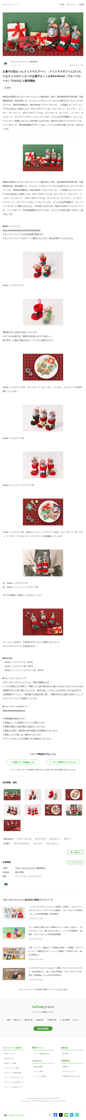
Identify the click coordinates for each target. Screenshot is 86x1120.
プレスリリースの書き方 (12, 1068)
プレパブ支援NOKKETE (42, 1053)
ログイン (72, 4)
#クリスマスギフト (22, 844)
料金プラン (17, 1020)
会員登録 (81, 4)
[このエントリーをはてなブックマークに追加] (71, 1116)
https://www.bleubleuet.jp (14, 710)
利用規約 (65, 1067)
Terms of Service (59, 1100)
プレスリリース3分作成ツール (14, 1082)
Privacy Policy (49, 1100)
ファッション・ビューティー (28, 876)
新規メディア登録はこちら (24, 762)
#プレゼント (55, 839)
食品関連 (8, 88)
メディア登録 (38, 1071)
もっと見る (63, 989)
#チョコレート (52, 844)
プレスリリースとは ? (16, 1115)
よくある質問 (64, 1020)
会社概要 (65, 1053)
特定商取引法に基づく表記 (71, 1076)
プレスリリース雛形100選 (12, 1073)
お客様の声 (40, 1020)
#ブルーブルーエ (24, 839)
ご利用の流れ (52, 1020)
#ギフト (67, 839)
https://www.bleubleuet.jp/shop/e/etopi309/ (21, 230)
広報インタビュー (10, 1053)
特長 (8, 1020)
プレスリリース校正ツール (13, 1087)
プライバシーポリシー (69, 1071)
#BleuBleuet (8, 839)
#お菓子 (6, 844)
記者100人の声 (9, 1058)
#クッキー (38, 844)
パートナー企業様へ (40, 1076)
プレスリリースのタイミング (13, 1077)
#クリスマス (40, 839)
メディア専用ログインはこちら (64, 762)
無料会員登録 (43, 1029)
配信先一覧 (29, 1020)
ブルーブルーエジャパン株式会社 (24, 62)
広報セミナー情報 (10, 1063)
